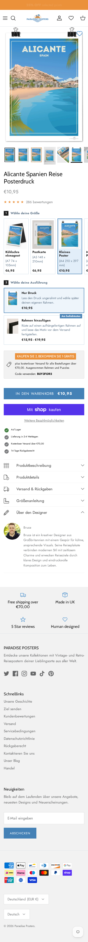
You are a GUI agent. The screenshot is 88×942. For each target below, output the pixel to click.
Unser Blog (12, 760)
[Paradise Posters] (37, 18)
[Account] (59, 18)
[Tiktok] (42, 673)
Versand (10, 723)
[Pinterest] (51, 673)
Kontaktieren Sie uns (19, 753)
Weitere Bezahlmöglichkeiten (44, 421)
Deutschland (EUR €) (23, 899)
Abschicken (20, 833)
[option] (44, 85)
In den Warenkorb (44, 393)
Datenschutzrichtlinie (19, 738)
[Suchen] (15, 18)
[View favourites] (71, 18)
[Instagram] (24, 673)
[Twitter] (6, 673)
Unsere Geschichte (18, 701)
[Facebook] (15, 673)
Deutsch (13, 914)
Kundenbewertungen (19, 716)
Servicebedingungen (19, 731)
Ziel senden (12, 709)
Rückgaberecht (15, 745)
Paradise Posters (24, 926)
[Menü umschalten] (5, 18)
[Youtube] (33, 673)
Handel (9, 768)
